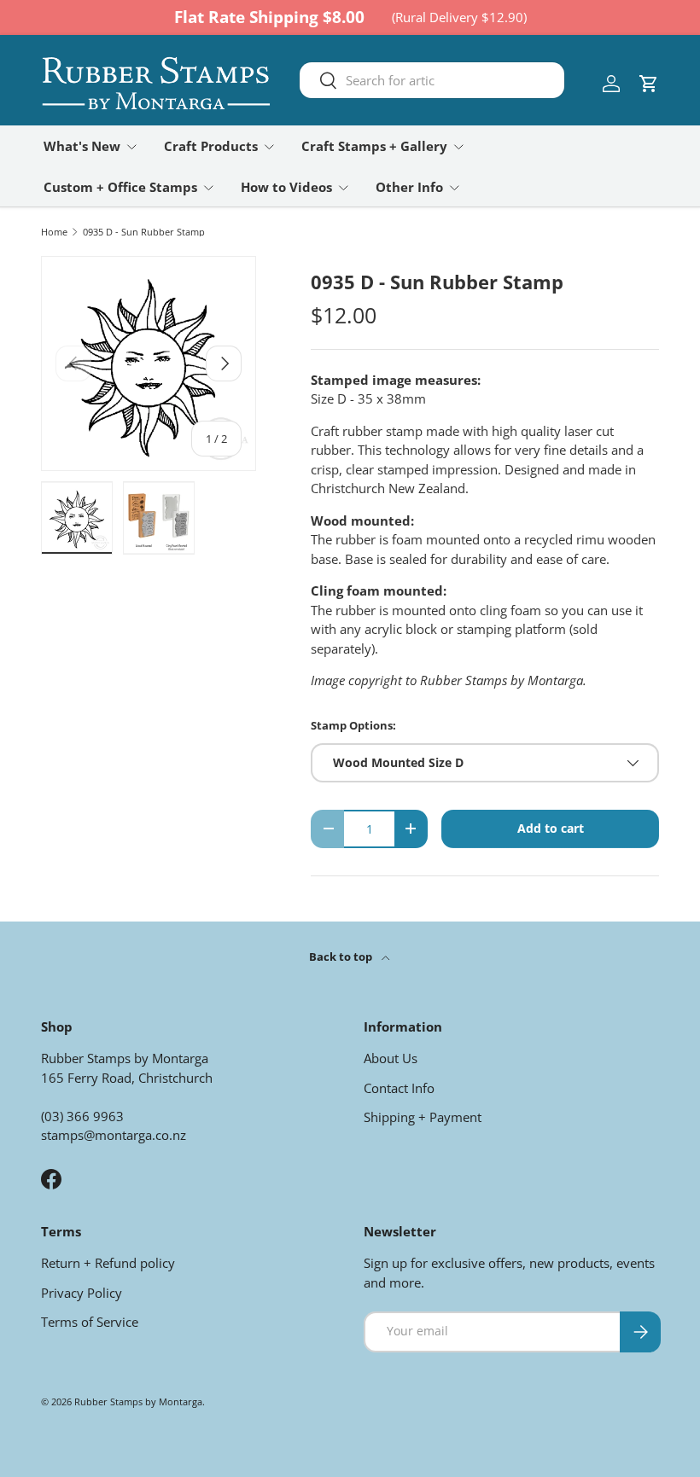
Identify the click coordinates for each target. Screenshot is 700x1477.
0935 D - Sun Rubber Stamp (144, 231)
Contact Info (399, 1087)
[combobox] (432, 80)
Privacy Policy (81, 1292)
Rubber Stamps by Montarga (138, 1401)
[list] (148, 363)
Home (54, 231)
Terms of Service (89, 1321)
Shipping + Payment (422, 1116)
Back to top (342, 956)
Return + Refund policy (108, 1262)
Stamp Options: (353, 725)
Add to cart (550, 828)
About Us (390, 1058)
